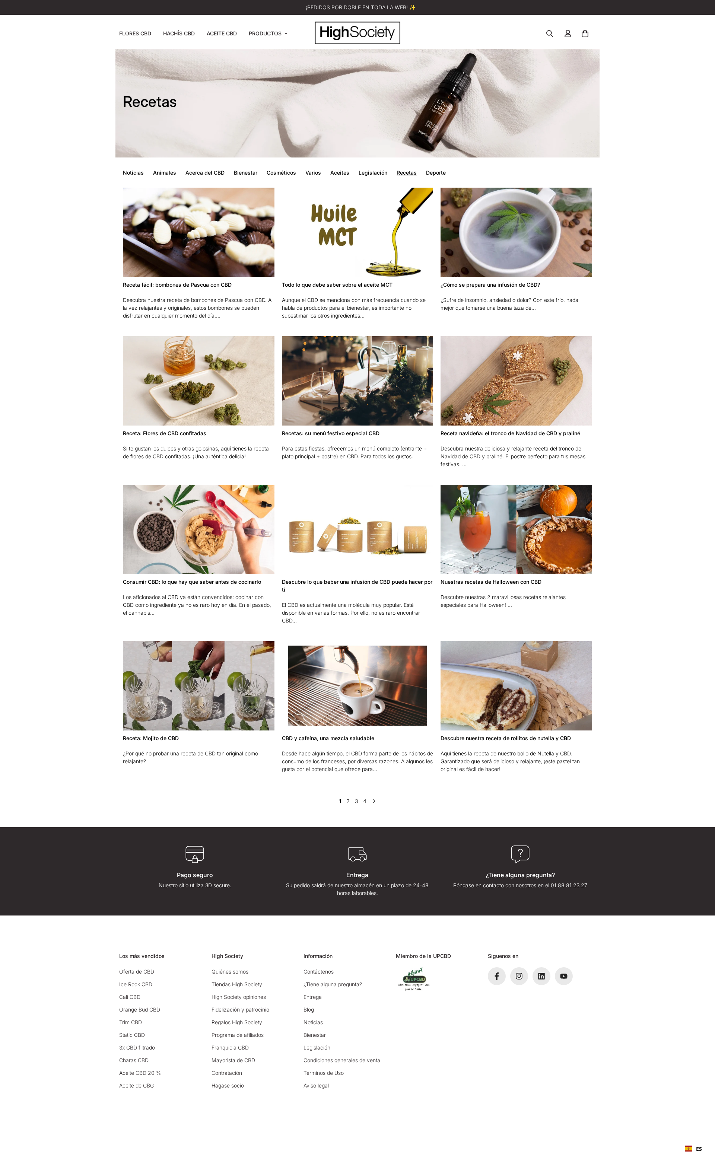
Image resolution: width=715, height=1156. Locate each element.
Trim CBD (130, 1022)
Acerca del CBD (205, 172)
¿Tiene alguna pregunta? (333, 984)
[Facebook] (497, 976)
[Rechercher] (549, 33)
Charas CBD (134, 1060)
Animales (164, 172)
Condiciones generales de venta (342, 1060)
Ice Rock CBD (135, 984)
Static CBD (132, 1035)
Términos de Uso (324, 1073)
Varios (313, 172)
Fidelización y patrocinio (240, 1009)
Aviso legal (316, 1085)
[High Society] (357, 33)
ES (699, 1148)
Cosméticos (281, 172)
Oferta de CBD (136, 971)
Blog (309, 1009)
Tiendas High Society (237, 984)
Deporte (436, 172)
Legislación (373, 172)
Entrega (313, 997)
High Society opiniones (239, 997)
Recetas (407, 172)
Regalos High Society (237, 1022)
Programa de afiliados (238, 1035)
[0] (585, 33)
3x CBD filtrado (137, 1047)
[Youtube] (564, 976)
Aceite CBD (222, 33)
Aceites (339, 172)
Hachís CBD (179, 33)
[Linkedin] (541, 976)
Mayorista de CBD (233, 1060)
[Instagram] (519, 976)
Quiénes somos (230, 971)
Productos (265, 33)
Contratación (227, 1073)
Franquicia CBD (230, 1047)
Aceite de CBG (136, 1085)
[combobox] (693, 1148)
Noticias (133, 172)
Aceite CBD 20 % (140, 1073)
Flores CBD (135, 33)
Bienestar (245, 172)
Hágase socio (228, 1085)
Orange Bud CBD (139, 1009)
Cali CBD (129, 997)
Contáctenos (319, 971)
